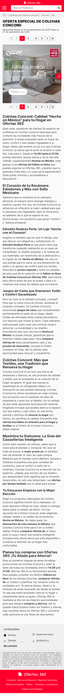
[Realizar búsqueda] (59, 7)
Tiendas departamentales (17, 641)
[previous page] (16, 38)
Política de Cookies (15, 684)
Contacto (11, 680)
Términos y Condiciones (46, 684)
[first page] (11, 38)
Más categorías (10, 646)
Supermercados (44, 634)
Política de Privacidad (32, 689)
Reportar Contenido (47, 680)
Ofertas (45, 15)
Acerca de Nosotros (27, 680)
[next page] (47, 38)
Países (29, 684)
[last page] (52, 38)
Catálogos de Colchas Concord (24, 15)
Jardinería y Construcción (43, 641)
